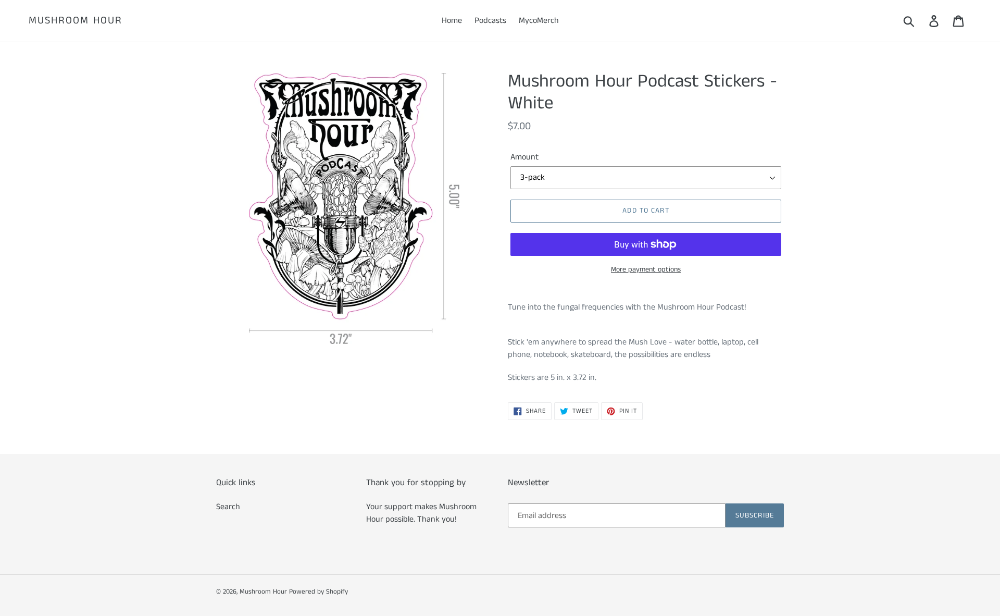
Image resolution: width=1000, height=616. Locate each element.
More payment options (646, 269)
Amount (524, 157)
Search (228, 507)
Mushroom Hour (75, 21)
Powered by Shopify (318, 592)
